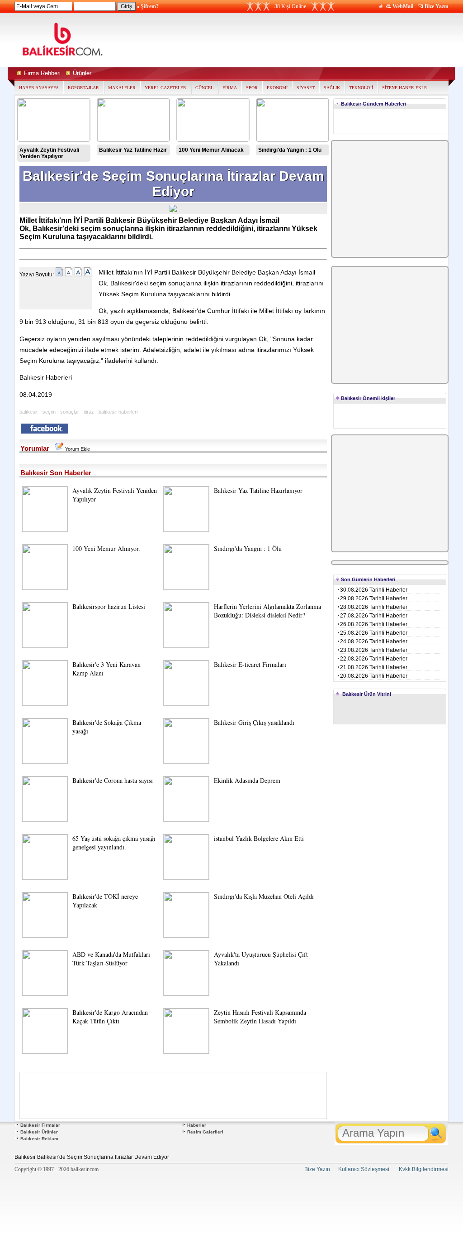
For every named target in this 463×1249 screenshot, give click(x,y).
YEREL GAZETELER (165, 87)
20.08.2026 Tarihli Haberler (373, 676)
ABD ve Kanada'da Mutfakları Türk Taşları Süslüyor (111, 958)
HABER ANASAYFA (39, 87)
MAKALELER (122, 87)
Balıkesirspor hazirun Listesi (108, 606)
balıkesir (28, 412)
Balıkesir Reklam (39, 1138)
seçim (49, 412)
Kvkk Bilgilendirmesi (424, 1169)
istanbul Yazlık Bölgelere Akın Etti (259, 838)
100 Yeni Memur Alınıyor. (106, 548)
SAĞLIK (332, 87)
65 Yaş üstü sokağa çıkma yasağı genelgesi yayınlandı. (114, 842)
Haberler (196, 1125)
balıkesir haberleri (118, 412)
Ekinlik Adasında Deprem (247, 780)
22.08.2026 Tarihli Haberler (373, 659)
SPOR (252, 87)
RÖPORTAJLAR (83, 87)
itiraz (89, 412)
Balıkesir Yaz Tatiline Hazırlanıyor (258, 490)
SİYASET (306, 87)
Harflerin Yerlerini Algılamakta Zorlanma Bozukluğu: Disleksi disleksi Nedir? (267, 610)
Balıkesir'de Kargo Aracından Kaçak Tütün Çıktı (110, 1016)
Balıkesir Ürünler (39, 1131)
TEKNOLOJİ (361, 87)
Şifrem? (150, 6)
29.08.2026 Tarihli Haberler (373, 598)
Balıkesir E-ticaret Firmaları (250, 664)
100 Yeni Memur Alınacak (211, 150)
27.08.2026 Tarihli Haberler (373, 615)
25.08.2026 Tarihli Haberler (373, 633)
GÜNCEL (204, 87)
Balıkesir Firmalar (40, 1125)
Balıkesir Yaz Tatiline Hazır (133, 150)
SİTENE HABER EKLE (404, 87)
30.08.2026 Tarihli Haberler (373, 590)
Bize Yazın (437, 6)
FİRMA (229, 87)
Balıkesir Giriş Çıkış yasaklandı (254, 722)
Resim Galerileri (205, 1131)
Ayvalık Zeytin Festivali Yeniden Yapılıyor (49, 153)
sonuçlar (69, 412)
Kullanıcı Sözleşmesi (363, 1169)
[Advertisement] (316, 39)
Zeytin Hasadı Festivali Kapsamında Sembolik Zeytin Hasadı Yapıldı (260, 1016)
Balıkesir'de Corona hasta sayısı (112, 780)
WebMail (402, 6)
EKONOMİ (277, 87)
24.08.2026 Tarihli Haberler (373, 641)
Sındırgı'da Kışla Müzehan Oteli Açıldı (264, 896)
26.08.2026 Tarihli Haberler (373, 624)
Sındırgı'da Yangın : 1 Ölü (289, 150)
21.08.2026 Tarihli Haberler (373, 667)
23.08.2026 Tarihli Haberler (373, 650)
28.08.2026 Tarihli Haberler (373, 607)
